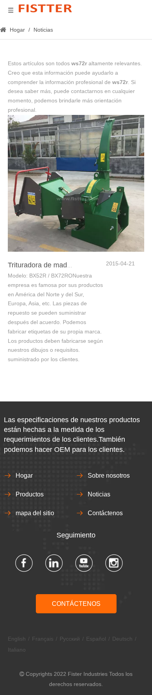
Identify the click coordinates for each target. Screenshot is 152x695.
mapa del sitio (35, 513)
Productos (30, 494)
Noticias (99, 494)
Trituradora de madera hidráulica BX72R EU (76, 265)
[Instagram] (114, 563)
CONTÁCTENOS (76, 603)
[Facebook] (24, 563)
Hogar (24, 475)
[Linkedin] (54, 563)
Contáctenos (105, 513)
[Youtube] (84, 563)
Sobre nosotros (109, 475)
